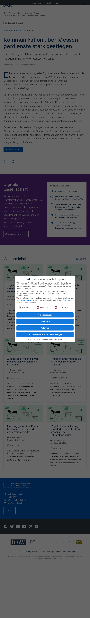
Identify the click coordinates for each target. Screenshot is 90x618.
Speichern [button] (45, 321)
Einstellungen (68, 300)
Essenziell (26, 307)
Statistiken (44, 307)
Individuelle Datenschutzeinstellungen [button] (45, 334)
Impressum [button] (58, 339)
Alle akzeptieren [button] (45, 315)
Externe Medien (63, 307)
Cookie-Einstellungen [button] (34, 339)
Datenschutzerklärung (24, 300)
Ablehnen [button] (45, 328)
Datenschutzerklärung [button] (48, 339)
